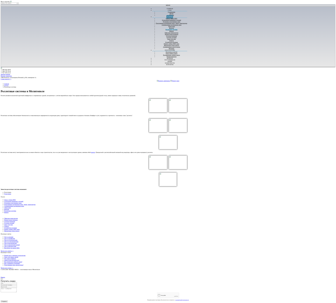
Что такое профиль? (10, 258)
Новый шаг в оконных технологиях (15, 255)
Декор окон (171, 26)
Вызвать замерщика (164, 81)
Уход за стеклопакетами (11, 241)
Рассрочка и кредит (171, 52)
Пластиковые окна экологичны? (13, 265)
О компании (171, 12)
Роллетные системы (171, 29)
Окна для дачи (171, 39)
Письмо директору (6, 76)
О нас (170, 10)
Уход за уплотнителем (10, 240)
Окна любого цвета (171, 53)
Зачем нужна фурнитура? (11, 260)
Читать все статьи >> (7, 268)
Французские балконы (171, 34)
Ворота (171, 31)
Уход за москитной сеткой (12, 245)
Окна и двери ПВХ (171, 18)
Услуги (169, 17)
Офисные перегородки (171, 33)
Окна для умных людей (11, 257)
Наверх (3, 277)
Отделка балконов (171, 36)
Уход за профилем (9, 238)
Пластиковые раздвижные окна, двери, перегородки (171, 23)
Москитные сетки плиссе (171, 45)
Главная (6, 84)
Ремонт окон (175, 81)
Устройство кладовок (171, 42)
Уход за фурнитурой (10, 246)
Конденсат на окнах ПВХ (12, 248)
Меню (168, 5)
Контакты (169, 64)
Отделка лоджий (171, 37)
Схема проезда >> (6, 79)
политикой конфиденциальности (182, 299)
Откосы (171, 40)
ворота (93, 152)
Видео (171, 13)
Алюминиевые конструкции (171, 47)
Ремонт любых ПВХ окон (171, 44)
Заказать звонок (5, 74)
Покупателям (170, 50)
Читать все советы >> (7, 251)
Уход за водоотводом (10, 243)
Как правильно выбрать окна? (13, 262)
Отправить (4, 301)
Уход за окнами (8, 237)
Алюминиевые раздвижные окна (171, 25)
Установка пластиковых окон (171, 21)
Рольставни (7, 194)
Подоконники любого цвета (171, 55)
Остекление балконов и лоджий (171, 20)
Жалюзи (171, 28)
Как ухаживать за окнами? (12, 263)
